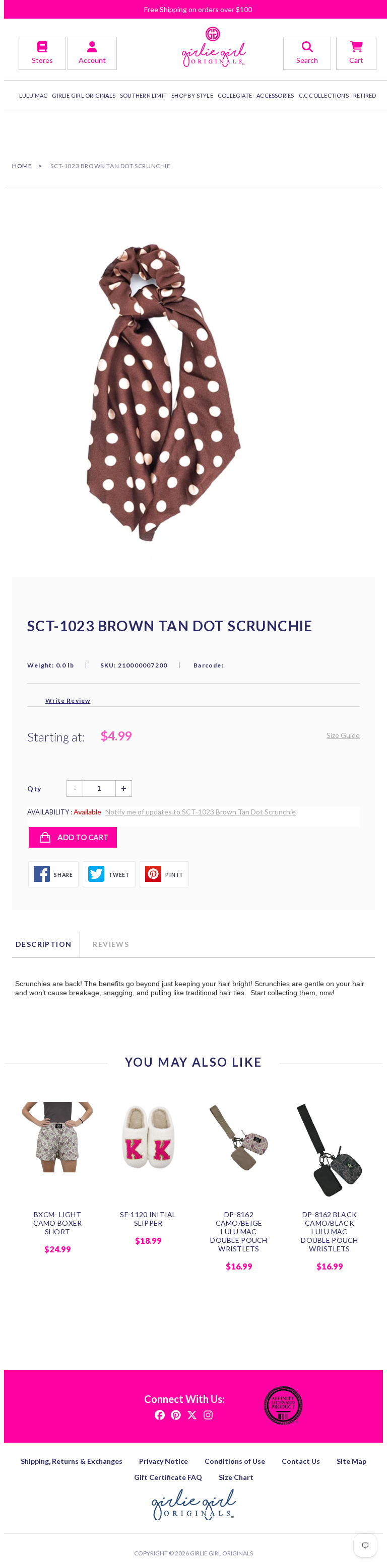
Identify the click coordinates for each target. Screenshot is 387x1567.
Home (22, 166)
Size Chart (236, 1477)
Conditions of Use (235, 1461)
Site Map (351, 1461)
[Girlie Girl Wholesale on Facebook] (159, 1414)
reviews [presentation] (111, 944)
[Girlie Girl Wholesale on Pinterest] (175, 1414)
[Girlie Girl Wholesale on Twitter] (192, 1414)
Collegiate (235, 95)
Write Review (67, 700)
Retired (364, 95)
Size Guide (343, 735)
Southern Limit (143, 95)
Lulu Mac (33, 95)
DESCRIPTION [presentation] (44, 944)
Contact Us (301, 1461)
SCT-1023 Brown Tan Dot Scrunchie (110, 166)
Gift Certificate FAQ (168, 1477)
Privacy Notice (163, 1461)
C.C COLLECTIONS (324, 95)
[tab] (46, 944)
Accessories (275, 95)
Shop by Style (192, 95)
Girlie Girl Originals (221, 1553)
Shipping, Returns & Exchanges (71, 1461)
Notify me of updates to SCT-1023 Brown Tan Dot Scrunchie (200, 811)
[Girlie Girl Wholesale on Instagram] (208, 1414)
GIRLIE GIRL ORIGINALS (83, 95)
